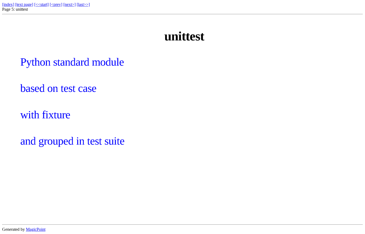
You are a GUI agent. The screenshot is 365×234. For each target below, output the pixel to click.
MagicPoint (35, 229)
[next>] (69, 4)
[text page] (24, 4)
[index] (8, 4)
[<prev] (56, 4)
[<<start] (41, 4)
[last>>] (83, 4)
